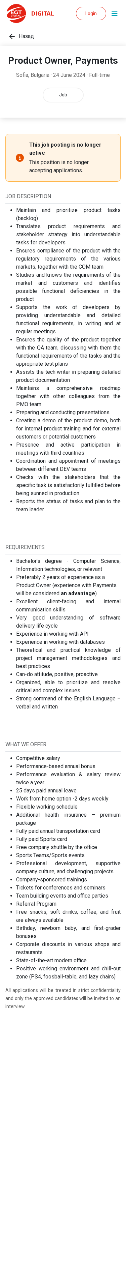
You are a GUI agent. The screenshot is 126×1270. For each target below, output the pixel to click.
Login (91, 13)
